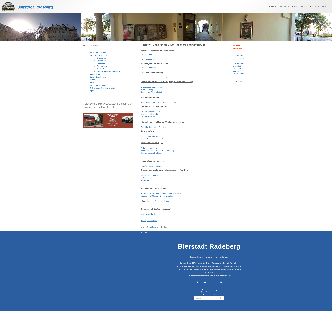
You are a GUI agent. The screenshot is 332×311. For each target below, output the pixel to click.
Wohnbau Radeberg (149, 148)
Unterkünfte (237, 66)
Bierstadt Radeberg (35, 7)
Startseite (154, 227)
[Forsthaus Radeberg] (108, 120)
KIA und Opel (160, 139)
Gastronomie (238, 69)
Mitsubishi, (145, 139)
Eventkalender (238, 63)
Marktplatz (237, 71)
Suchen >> (237, 82)
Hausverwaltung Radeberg (151, 153)
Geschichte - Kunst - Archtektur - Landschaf (158, 102)
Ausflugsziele (238, 56)
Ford (158, 136)
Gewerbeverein (238, 74)
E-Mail (209, 292)
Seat (152, 139)
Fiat (153, 136)
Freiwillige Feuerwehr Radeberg (154, 127)
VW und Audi (146, 136)
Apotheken (145, 180)
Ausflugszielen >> (162, 201)
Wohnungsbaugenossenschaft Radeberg (157, 150)
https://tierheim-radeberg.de (152, 166)
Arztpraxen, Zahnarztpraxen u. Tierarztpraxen (159, 178)
